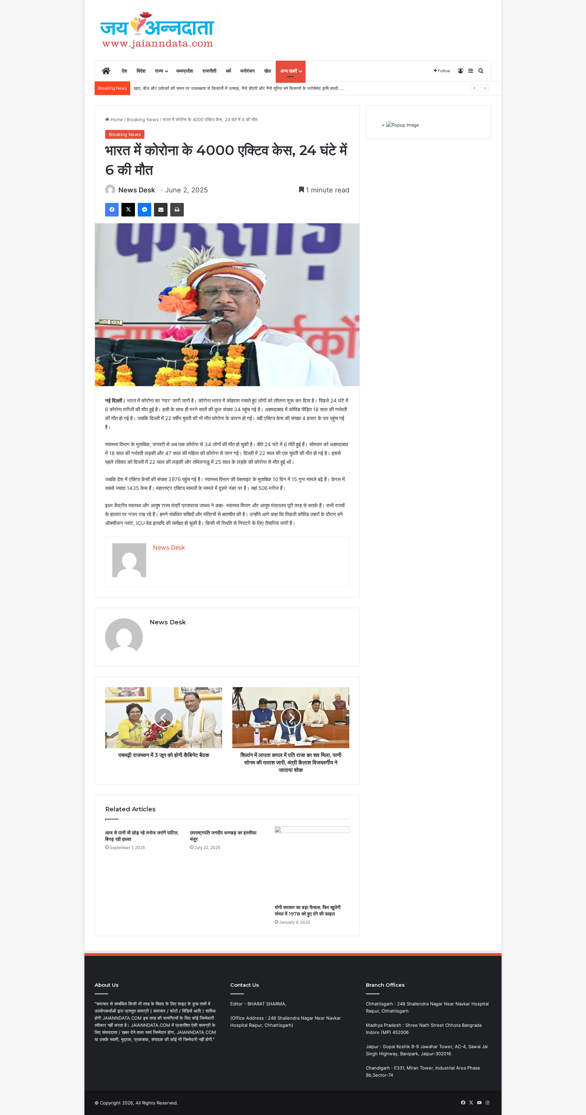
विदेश (141, 71)
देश (124, 71)
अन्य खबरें (288, 71)
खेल (267, 71)
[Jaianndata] (157, 30)
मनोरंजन (247, 71)
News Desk (136, 190)
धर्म (228, 71)
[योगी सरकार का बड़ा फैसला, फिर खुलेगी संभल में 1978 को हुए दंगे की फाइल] (312, 863)
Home (116, 119)
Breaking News (143, 119)
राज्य (159, 71)
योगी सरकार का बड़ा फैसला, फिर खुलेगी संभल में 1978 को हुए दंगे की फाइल (307, 910)
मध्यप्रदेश (184, 71)
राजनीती (209, 71)
